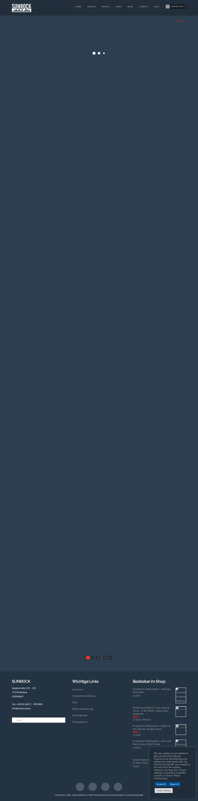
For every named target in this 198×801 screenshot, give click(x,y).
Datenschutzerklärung (83, 695)
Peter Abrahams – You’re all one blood (51, 235)
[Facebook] (80, 787)
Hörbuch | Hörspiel (68, 240)
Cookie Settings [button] (164, 790)
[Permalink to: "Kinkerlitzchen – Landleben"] (54, 461)
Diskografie (51, 54)
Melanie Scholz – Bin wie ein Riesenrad (52, 393)
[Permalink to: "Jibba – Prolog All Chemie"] (54, 514)
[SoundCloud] (118, 787)
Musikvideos (74, 346)
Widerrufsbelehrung (82, 708)
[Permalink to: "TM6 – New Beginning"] (54, 619)
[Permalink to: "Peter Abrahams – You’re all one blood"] (54, 250)
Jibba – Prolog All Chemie (40, 499)
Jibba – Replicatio (33, 552)
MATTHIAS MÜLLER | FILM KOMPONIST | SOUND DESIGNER (116, 795)
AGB (74, 702)
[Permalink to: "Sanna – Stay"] (54, 355)
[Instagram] (105, 787)
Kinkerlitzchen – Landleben (42, 446)
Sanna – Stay (29, 341)
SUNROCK (81, 795)
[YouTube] (92, 787)
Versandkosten (80, 715)
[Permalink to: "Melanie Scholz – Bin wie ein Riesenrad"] (54, 408)
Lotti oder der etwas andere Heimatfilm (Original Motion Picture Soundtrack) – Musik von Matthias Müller (52, 45)
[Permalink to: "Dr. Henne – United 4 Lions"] (54, 302)
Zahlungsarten (79, 721)
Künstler (63, 293)
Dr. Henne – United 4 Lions (41, 288)
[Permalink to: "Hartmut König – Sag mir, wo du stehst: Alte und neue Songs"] (54, 197)
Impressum (77, 689)
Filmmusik (64, 54)
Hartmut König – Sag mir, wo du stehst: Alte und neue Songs (51, 180)
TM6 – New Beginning (37, 604)
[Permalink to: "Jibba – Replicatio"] (54, 566)
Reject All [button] (174, 784)
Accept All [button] (161, 784)
